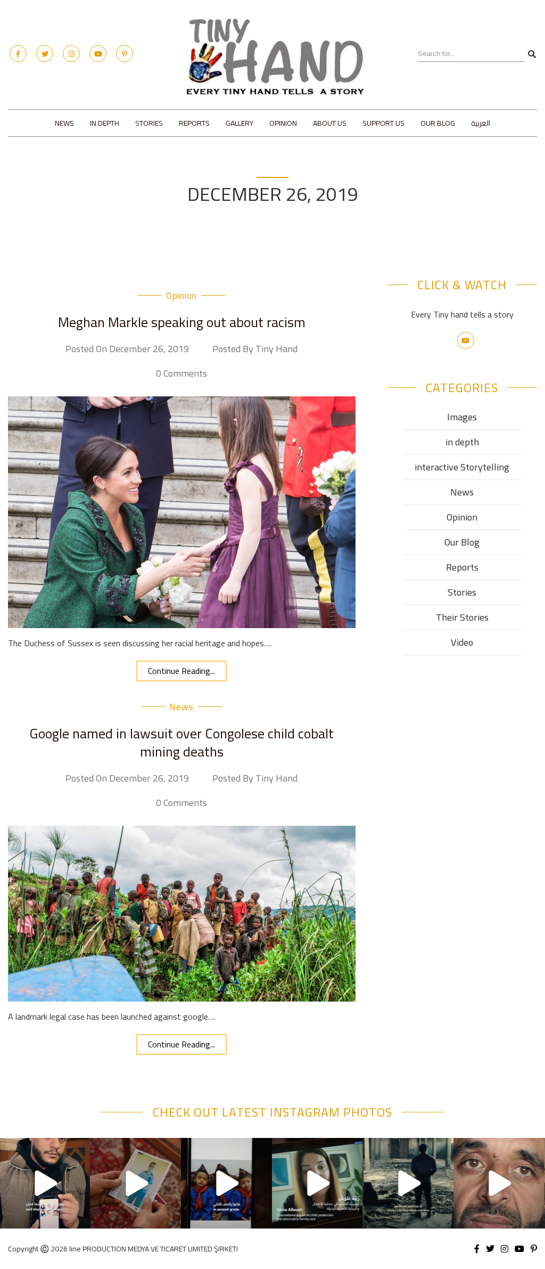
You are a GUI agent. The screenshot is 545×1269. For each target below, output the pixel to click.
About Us (329, 123)
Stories (149, 123)
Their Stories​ (462, 617)
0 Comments (181, 373)
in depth (104, 123)
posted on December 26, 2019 (127, 349)
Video (462, 642)
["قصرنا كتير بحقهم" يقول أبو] (408, 1183)
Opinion (283, 123)
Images (462, 417)
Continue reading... (181, 671)
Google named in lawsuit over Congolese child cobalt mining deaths (182, 742)
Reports (194, 123)
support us (383, 123)
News (64, 123)
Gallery (239, 123)
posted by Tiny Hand (255, 349)
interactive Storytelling (462, 467)
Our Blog (437, 123)
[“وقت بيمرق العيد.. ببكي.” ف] (226, 1183)
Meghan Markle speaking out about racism (181, 322)
